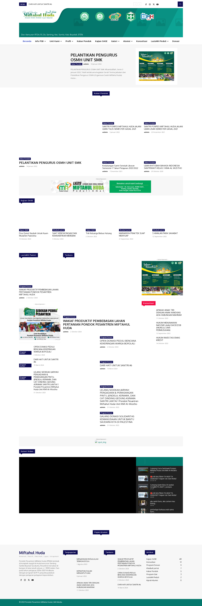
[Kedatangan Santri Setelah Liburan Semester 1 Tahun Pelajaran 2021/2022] (121, 149)
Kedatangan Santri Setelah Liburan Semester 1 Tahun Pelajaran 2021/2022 (120, 166)
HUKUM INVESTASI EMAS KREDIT (168, 338)
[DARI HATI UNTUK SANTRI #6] (25, 363)
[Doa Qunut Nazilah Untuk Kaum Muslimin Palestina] (34, 217)
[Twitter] (154, 4)
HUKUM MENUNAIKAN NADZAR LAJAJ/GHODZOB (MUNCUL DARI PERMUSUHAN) (168, 326)
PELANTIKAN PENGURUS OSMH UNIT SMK (94, 57)
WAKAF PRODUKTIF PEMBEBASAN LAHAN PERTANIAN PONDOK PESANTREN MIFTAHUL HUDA (38, 292)
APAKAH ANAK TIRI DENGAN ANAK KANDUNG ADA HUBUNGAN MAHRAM (169, 312)
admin (86, 64)
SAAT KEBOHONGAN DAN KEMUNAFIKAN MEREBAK (64, 234)
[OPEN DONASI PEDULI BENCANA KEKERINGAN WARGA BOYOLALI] (25, 350)
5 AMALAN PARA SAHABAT (165, 233)
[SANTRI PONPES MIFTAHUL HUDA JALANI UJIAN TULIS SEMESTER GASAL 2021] (121, 110)
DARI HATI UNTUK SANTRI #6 (46, 360)
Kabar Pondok (76, 64)
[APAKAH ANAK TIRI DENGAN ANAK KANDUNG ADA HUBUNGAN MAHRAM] (148, 314)
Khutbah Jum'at (58, 230)
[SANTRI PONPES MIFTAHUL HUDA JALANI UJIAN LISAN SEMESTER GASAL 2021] (163, 110)
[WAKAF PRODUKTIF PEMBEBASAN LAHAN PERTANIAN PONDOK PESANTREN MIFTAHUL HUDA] (39, 272)
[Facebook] (146, 4)
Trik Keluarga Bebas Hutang (99, 233)
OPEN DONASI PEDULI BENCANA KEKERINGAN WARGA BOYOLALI (44, 349)
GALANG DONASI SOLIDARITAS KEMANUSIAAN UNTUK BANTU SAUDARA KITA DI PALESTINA (117, 419)
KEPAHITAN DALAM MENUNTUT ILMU (84, 572)
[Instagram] (150, 4)
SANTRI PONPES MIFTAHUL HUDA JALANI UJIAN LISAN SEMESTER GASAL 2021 (163, 127)
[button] (180, 4)
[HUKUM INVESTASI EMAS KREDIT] (148, 341)
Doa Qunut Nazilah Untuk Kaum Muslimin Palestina (33, 234)
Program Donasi (25, 286)
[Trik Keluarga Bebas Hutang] (101, 217)
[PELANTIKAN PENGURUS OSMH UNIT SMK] (43, 66)
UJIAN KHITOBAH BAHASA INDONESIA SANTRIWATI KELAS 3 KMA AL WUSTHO (163, 166)
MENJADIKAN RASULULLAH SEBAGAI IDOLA (87, 560)
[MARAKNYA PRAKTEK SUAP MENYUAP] (134, 217)
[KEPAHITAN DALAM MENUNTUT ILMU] (68, 574)
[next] (139, 4)
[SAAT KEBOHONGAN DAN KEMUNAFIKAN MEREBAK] (67, 217)
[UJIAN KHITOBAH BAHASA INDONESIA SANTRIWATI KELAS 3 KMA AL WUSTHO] (163, 149)
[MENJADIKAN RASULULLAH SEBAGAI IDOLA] (68, 562)
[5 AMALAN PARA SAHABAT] (167, 217)
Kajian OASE (24, 230)
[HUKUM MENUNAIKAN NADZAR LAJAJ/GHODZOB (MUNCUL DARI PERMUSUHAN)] (148, 326)
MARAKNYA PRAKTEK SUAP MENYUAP (132, 234)
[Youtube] (157, 4)
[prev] (135, 4)
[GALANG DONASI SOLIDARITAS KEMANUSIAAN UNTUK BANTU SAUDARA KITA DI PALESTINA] (80, 422)
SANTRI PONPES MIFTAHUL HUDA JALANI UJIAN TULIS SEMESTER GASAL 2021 (121, 127)
